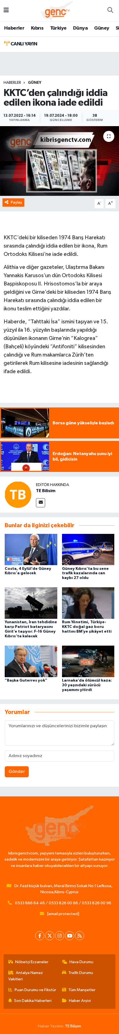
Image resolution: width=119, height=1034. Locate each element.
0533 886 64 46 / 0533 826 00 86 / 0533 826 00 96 (63, 903)
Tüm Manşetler (81, 990)
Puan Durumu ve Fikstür (35, 990)
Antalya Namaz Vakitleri (25, 976)
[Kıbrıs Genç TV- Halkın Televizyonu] (57, 10)
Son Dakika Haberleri (32, 1001)
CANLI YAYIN (23, 43)
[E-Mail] (40, 502)
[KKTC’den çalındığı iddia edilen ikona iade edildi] (59, 161)
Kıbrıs (37, 28)
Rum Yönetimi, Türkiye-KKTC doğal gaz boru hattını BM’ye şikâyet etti (87, 626)
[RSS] (79, 935)
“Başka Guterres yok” (26, 680)
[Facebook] (39, 935)
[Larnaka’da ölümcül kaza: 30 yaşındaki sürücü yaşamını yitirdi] (88, 661)
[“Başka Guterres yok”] (31, 661)
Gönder (17, 771)
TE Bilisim (45, 491)
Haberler (14, 28)
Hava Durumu (81, 962)
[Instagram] (59, 935)
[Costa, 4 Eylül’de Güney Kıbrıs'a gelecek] (31, 549)
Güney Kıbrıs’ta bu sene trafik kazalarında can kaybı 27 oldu (85, 573)
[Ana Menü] (6, 10)
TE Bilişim (73, 1026)
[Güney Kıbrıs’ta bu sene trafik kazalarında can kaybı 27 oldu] (88, 549)
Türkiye (58, 28)
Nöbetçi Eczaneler (31, 962)
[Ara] (110, 10)
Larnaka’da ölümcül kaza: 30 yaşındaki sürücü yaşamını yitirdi (87, 685)
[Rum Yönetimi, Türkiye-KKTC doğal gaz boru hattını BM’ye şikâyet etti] (88, 603)
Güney (101, 28)
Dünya (80, 28)
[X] (49, 935)
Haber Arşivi (80, 1001)
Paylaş (16, 202)
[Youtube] (69, 935)
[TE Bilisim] (18, 494)
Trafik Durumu (80, 973)
